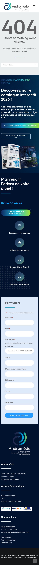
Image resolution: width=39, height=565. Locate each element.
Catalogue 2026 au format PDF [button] (17, 136)
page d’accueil (21, 51)
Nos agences (6, 537)
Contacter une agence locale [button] (17, 213)
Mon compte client (8, 496)
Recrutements (6, 543)
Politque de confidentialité (11, 501)
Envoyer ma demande (19, 415)
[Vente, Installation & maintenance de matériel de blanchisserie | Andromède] (16, 6)
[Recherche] (19, 65)
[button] (34, 6)
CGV (3, 499)
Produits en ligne (7, 477)
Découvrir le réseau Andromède (13, 474)
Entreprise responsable (10, 479)
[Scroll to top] (35, 561)
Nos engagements (8, 540)
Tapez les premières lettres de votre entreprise (19, 344)
